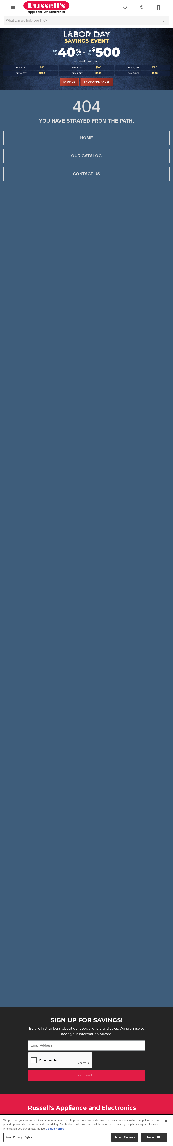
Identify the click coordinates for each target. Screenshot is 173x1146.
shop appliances (97, 82)
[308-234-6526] (159, 7)
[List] (125, 7)
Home (86, 137)
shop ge (69, 82)
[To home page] (46, 7)
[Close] (166, 1121)
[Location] (142, 7)
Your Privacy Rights (19, 1137)
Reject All (153, 1137)
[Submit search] (162, 20)
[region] (86, 1130)
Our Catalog (86, 155)
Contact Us (86, 173)
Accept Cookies (124, 1137)
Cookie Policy (55, 1128)
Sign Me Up (87, 1075)
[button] (13, 7)
